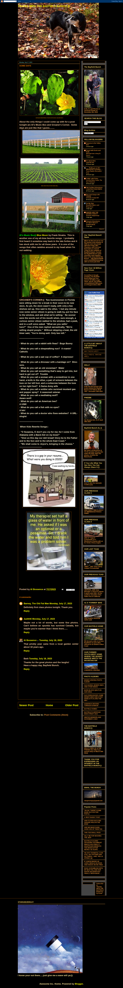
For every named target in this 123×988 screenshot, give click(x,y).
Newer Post (26, 705)
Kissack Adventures (93, 221)
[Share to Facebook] (72, 590)
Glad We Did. (90, 162)
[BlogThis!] (69, 590)
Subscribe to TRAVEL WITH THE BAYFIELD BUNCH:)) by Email (100, 888)
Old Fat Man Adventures (94, 187)
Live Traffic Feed (94, 292)
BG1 (87, 145)
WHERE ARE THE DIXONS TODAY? (92, 213)
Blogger (79, 984)
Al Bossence (30, 640)
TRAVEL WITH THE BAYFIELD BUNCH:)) (43, 6)
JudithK (28, 619)
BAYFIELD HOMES (90, 709)
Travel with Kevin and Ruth (93, 151)
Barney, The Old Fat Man (36, 603)
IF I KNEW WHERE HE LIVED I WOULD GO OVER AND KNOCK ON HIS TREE (93, 863)
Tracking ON (99, 337)
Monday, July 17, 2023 (61, 603)
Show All (101, 229)
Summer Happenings (92, 215)
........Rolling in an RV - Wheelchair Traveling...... (94, 168)
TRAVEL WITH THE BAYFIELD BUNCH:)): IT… (93, 301)
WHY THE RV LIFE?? (91, 351)
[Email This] (67, 590)
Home (49, 705)
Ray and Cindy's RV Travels (93, 195)
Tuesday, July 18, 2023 (50, 640)
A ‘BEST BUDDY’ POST (92, 817)
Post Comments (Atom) (56, 715)
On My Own (90, 203)
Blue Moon (42, 235)
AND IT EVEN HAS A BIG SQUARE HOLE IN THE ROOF (92, 822)
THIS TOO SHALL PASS (92, 832)
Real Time (94, 337)
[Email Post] (62, 589)
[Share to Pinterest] (74, 590)
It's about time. (91, 161)
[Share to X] (70, 590)
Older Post (71, 705)
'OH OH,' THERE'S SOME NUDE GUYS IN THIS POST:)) (92, 812)
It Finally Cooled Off (92, 198)
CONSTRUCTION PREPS (94, 189)
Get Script (89, 337)
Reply (27, 611)
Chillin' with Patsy (92, 178)
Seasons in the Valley (93, 143)
